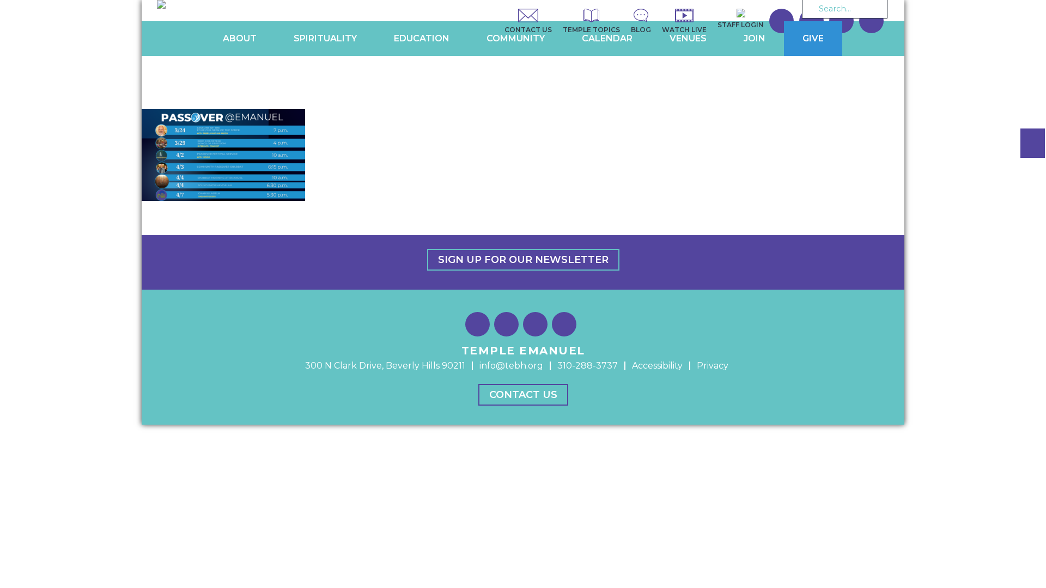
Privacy (712, 365)
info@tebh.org (511, 365)
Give (813, 38)
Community (515, 38)
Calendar (607, 38)
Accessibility (657, 365)
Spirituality (325, 38)
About (240, 38)
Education (421, 38)
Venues (688, 38)
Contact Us (523, 395)
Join (754, 38)
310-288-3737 (587, 365)
